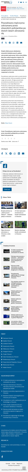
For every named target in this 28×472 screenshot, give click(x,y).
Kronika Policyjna (14, 15)
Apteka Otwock (7, 341)
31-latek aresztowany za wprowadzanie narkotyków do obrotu (17, 251)
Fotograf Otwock (8, 351)
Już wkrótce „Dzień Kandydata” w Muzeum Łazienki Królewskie (17, 323)
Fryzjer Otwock (7, 354)
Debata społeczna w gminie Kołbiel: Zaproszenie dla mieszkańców (16, 309)
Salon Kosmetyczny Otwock (10, 356)
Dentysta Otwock (8, 338)
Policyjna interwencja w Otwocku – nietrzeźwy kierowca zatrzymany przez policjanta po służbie (17, 259)
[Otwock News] (6, 2)
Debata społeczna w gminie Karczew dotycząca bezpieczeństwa (16, 293)
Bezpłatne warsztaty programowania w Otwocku (13, 392)
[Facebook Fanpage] (18, 2)
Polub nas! (7, 189)
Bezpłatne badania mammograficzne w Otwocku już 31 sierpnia (13, 396)
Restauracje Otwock (8, 364)
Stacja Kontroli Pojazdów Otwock (12, 362)
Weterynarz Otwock (8, 349)
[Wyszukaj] (23, 2)
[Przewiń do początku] (24, 468)
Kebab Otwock (7, 367)
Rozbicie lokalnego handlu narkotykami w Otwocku (20, 232)
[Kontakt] (21, 2)
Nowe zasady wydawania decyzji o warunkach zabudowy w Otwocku (12, 405)
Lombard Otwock (8, 343)
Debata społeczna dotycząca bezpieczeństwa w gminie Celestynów (16, 301)
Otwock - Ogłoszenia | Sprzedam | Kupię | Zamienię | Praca (15, 9)
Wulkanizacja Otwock (9, 359)
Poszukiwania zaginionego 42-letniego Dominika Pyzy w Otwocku (17, 275)
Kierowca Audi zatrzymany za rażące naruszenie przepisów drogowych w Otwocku (17, 268)
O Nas (13, 463)
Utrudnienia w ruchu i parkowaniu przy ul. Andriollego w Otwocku (14, 401)
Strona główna (4, 15)
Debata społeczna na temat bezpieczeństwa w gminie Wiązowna (17, 316)
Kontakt (3, 446)
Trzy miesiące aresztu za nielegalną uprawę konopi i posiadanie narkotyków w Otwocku (17, 284)
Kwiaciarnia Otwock (8, 346)
